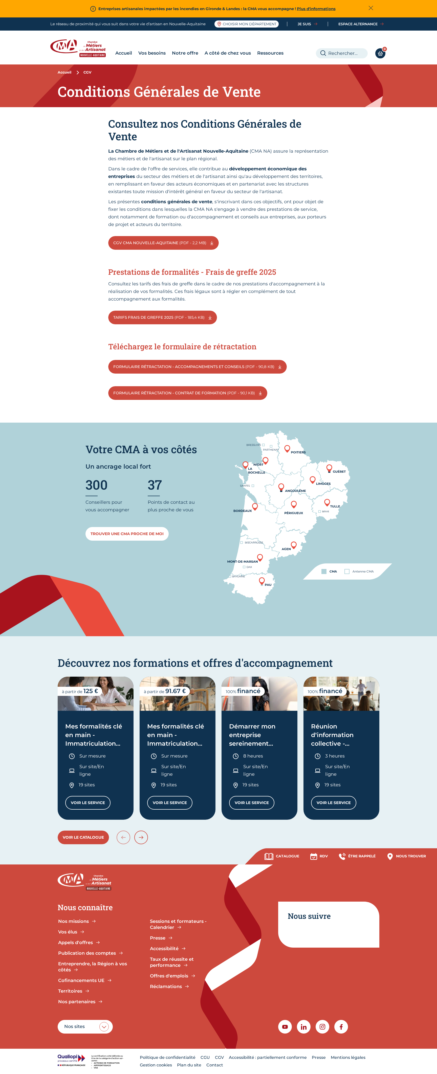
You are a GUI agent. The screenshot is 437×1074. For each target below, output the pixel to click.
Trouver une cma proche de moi (127, 533)
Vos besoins (152, 53)
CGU (205, 1057)
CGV (219, 1057)
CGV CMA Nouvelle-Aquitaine (160, 242)
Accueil (123, 53)
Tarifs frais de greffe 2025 (159, 317)
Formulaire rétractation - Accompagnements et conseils (194, 366)
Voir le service (91, 804)
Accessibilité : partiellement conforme (268, 1057)
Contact (214, 1065)
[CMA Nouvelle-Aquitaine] (81, 48)
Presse (319, 1057)
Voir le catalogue (83, 837)
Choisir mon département (249, 24)
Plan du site (189, 1065)
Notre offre (185, 53)
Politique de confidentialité (167, 1057)
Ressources (270, 53)
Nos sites (74, 1026)
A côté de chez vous (228, 53)
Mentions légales (348, 1057)
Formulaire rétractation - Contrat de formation (184, 393)
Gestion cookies (156, 1065)
